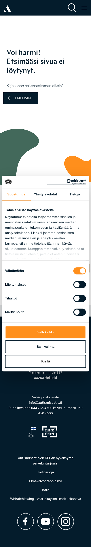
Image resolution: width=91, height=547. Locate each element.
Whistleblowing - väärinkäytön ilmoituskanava (45, 498)
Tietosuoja (45, 472)
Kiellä (45, 361)
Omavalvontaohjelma (45, 481)
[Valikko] (84, 7)
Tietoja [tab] (75, 194)
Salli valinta (45, 346)
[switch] (79, 284)
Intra (45, 490)
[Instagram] (65, 520)
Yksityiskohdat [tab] (45, 194)
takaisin (23, 98)
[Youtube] (45, 521)
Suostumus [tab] (16, 194)
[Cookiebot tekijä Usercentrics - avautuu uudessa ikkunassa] (66, 182)
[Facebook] (25, 521)
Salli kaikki (45, 332)
